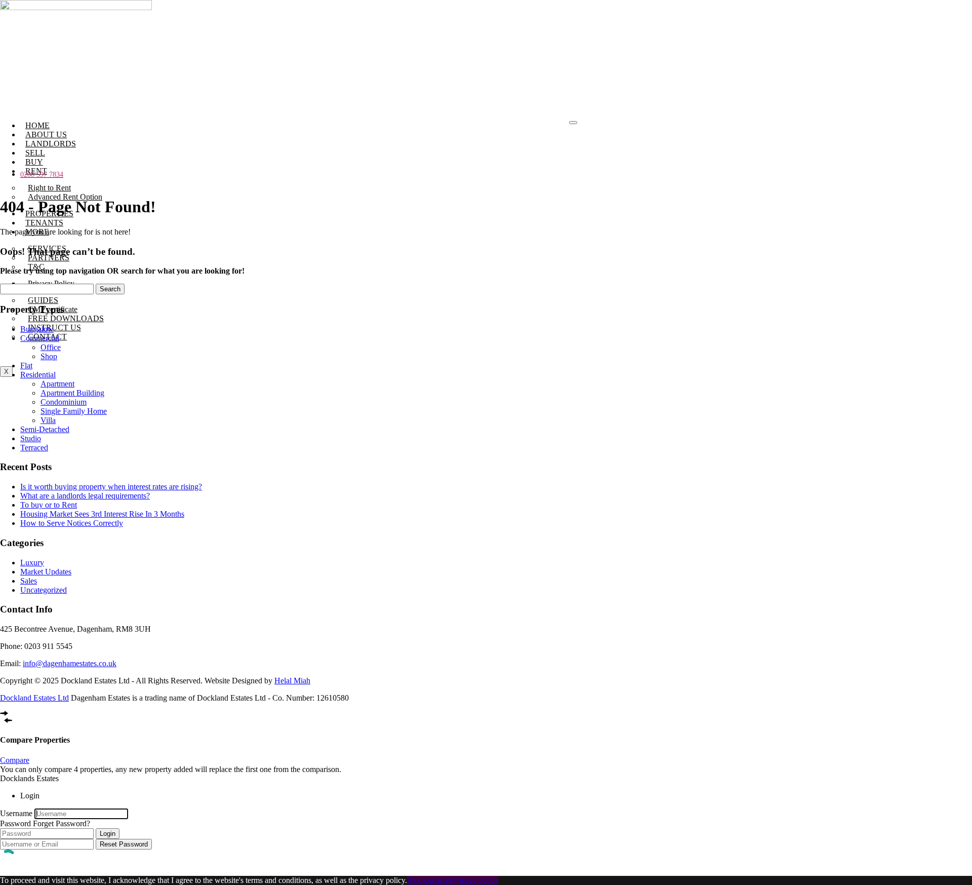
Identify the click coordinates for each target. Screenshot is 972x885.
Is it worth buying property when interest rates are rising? (111, 486)
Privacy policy (475, 880)
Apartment (57, 383)
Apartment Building (72, 393)
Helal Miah (292, 680)
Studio (30, 438)
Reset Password (124, 844)
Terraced (34, 447)
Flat (26, 365)
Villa (48, 420)
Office (50, 347)
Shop (48, 356)
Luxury (32, 562)
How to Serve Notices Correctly (71, 523)
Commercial (39, 338)
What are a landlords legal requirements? (85, 495)
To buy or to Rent (48, 505)
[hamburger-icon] (573, 122)
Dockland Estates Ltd (34, 698)
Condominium (63, 402)
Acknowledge (429, 880)
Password (15, 823)
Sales (28, 580)
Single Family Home (73, 411)
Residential (38, 374)
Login (107, 833)
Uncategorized (43, 590)
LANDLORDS (50, 143)
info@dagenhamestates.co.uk (69, 663)
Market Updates (45, 571)
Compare (14, 760)
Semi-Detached (44, 429)
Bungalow (37, 329)
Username (16, 813)
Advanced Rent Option (65, 197)
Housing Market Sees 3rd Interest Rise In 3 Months (102, 514)
